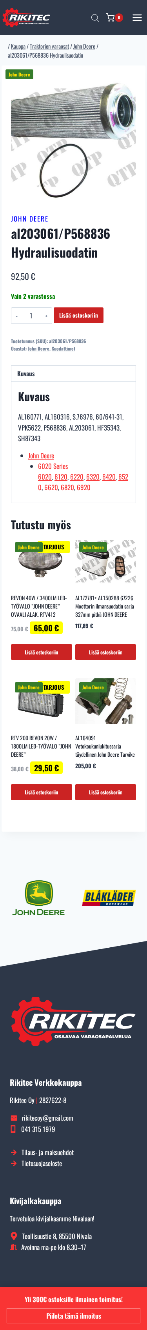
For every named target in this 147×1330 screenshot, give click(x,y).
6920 (84, 487)
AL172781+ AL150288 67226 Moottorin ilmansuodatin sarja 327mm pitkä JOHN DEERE (104, 606)
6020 (45, 476)
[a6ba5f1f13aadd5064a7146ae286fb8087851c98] (73, 137)
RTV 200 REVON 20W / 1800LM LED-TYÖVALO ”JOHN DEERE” (41, 746)
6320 (93, 476)
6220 (76, 476)
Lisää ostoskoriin (78, 315)
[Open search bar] (95, 17)
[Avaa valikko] (137, 17)
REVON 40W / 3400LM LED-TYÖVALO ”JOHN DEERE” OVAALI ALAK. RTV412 (39, 606)
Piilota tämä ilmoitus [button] (73, 1316)
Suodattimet (63, 348)
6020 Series (53, 466)
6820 (67, 487)
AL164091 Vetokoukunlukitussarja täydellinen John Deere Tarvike (105, 746)
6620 (51, 487)
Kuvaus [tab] (25, 373)
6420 (109, 476)
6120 (60, 476)
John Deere (30, 218)
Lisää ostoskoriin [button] (41, 652)
